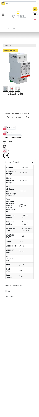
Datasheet (11, 128)
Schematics (9, 296)
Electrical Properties (12, 162)
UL (8, 150)
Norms (8, 291)
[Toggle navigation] (3, 14)
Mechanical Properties (13, 285)
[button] (35, 9)
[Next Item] (27, 117)
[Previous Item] (8, 117)
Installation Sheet (13, 133)
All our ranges (10, 28)
